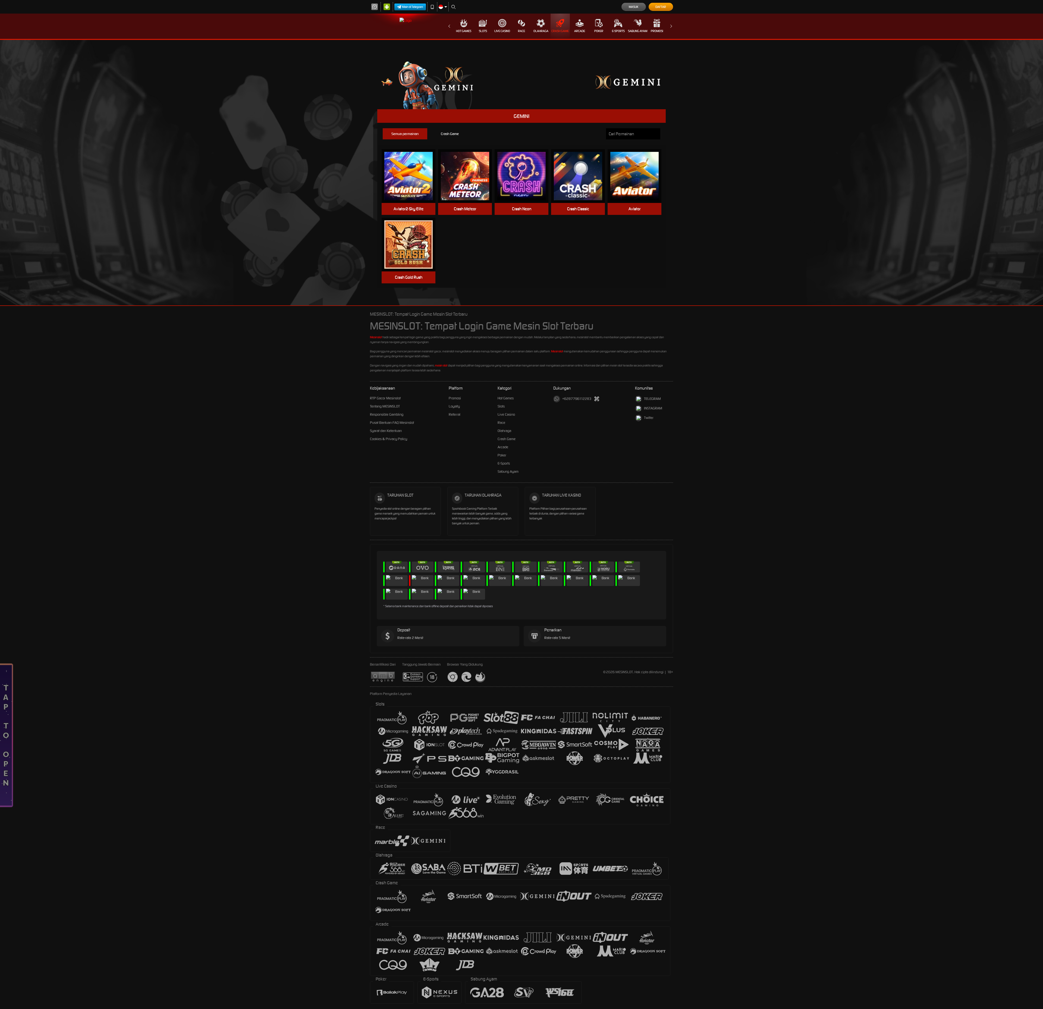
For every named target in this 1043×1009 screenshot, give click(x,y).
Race (521, 31)
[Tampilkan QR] (596, 399)
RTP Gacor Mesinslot (385, 398)
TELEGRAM (652, 398)
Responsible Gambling (386, 414)
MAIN (412, 176)
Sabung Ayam (637, 31)
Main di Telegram (412, 7)
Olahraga (540, 31)
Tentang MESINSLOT (385, 406)
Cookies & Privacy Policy (388, 439)
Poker (598, 31)
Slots (483, 31)
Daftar (660, 7)
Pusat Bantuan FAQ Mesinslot (392, 422)
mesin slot (441, 365)
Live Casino (502, 31)
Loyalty (454, 406)
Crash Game (560, 31)
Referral (454, 414)
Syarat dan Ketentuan (386, 430)
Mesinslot (376, 337)
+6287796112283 (576, 398)
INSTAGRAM (653, 408)
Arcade (579, 31)
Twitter (649, 417)
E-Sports (618, 31)
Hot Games (463, 31)
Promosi (657, 31)
